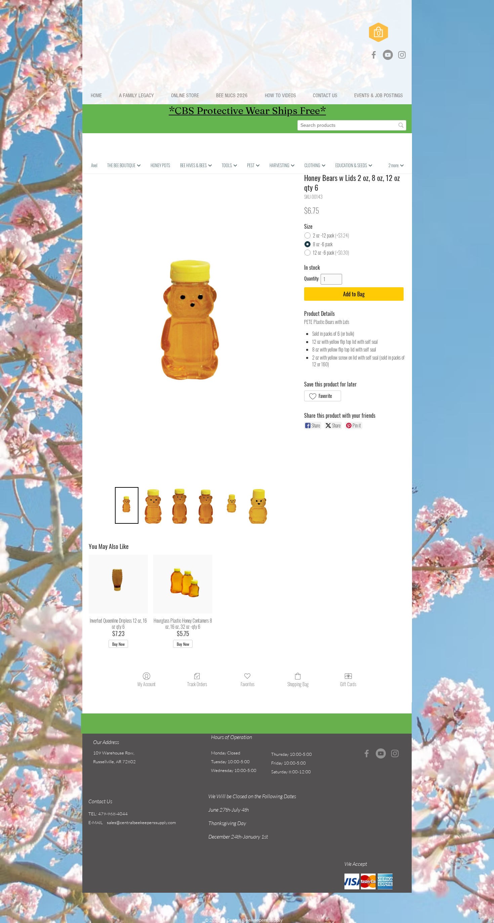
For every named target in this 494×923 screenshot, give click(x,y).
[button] (184, 95)
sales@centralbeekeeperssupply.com (141, 822)
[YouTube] (388, 55)
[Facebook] (374, 55)
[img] (351, 881)
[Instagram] (402, 55)
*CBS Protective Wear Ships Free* (247, 110)
